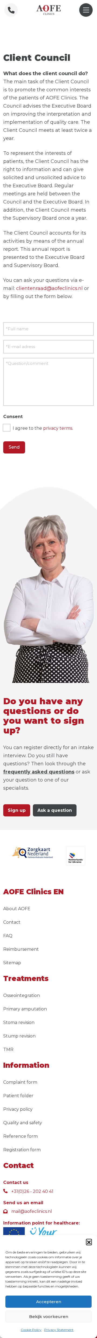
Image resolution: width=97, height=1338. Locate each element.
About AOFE (16, 908)
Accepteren (48, 1301)
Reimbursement (21, 949)
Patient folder (18, 1095)
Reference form (20, 1136)
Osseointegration (21, 995)
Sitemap (12, 962)
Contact (11, 922)
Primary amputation (25, 1009)
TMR (8, 1049)
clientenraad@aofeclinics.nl (49, 288)
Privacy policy (18, 1109)
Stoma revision (18, 1022)
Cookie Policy (31, 1330)
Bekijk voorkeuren (48, 1316)
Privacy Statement (59, 1330)
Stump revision (19, 1036)
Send (14, 447)
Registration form (22, 1149)
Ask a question (54, 810)
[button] (89, 1241)
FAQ (7, 935)
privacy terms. (58, 428)
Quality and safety (22, 1122)
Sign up (17, 810)
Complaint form (20, 1082)
